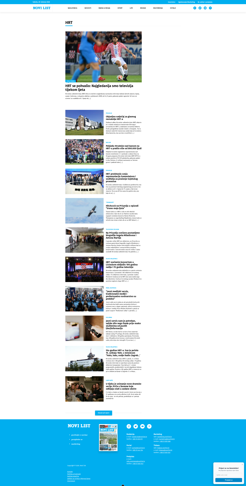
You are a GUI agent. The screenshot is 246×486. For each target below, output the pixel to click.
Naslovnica (72, 8)
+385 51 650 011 (137, 439)
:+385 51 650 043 (137, 464)
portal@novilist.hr (138, 448)
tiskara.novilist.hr (163, 448)
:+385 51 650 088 (164, 441)
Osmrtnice (171, 2)
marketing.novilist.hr (164, 437)
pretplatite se (77, 439)
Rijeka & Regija (104, 8)
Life (131, 8)
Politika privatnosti (74, 474)
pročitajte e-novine (79, 435)
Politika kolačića (73, 476)
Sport (120, 8)
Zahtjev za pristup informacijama (78, 479)
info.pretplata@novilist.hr (136, 461)
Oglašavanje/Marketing (186, 2)
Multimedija (158, 8)
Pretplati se (229, 480)
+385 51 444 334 (137, 450)
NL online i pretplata (205, 2)
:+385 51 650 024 (164, 452)
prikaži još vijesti (103, 413)
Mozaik (143, 8)
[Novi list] (41, 8)
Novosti (88, 8)
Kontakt (70, 472)
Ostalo (173, 8)
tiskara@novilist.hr (165, 450)
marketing (75, 444)
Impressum (71, 481)
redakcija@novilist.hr (139, 437)
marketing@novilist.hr (167, 439)
